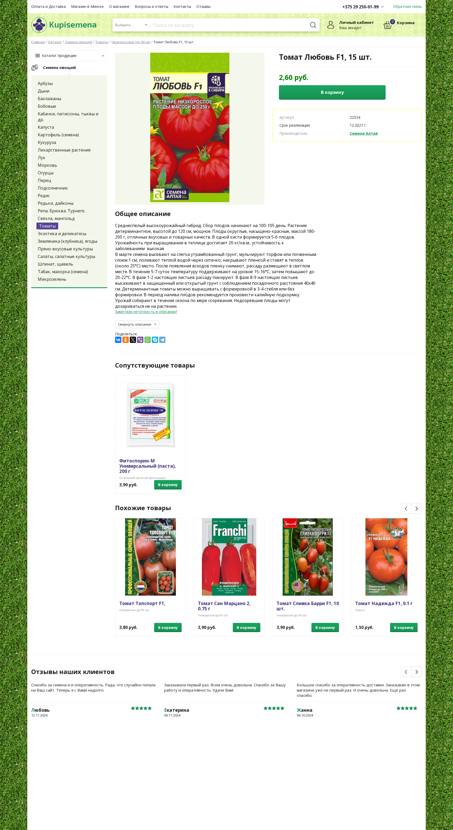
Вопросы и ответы (151, 6)
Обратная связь (407, 6)
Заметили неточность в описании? (146, 311)
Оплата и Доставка (48, 6)
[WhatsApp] (147, 340)
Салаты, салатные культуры (66, 256)
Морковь (47, 165)
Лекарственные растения (64, 150)
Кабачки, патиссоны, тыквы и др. (68, 116)
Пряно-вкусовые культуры (65, 249)
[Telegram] (162, 340)
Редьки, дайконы (55, 203)
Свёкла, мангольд (56, 218)
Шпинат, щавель (55, 264)
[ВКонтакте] (118, 340)
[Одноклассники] (125, 340)
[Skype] (155, 340)
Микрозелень (52, 279)
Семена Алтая (364, 133)
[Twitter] (133, 340)
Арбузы (45, 83)
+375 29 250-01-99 (360, 6)
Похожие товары (143, 508)
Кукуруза (47, 142)
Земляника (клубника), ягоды (67, 241)
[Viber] (140, 340)
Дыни (43, 91)
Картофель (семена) (58, 135)
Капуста (46, 127)
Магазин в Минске (87, 6)
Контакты (182, 6)
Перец (44, 180)
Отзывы (203, 6)
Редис (44, 195)
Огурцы (45, 173)
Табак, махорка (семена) (63, 271)
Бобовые (47, 106)
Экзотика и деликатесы (62, 233)
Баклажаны (49, 98)
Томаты (47, 226)
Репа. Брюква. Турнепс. (61, 211)
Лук (41, 157)
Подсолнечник (53, 188)
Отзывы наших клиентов (73, 671)
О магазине (119, 6)
